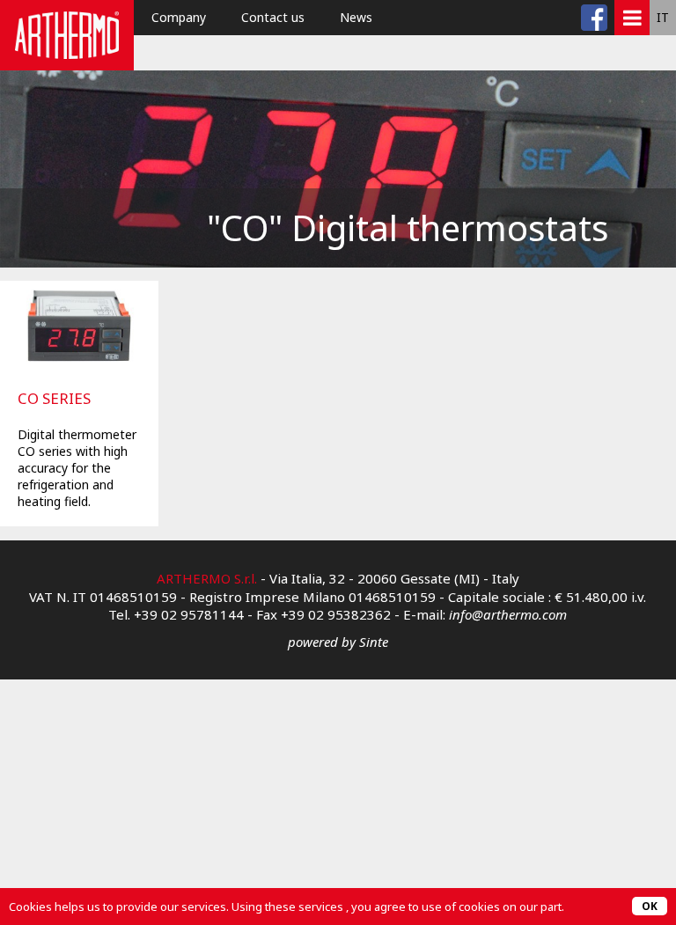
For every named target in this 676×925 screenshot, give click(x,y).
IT (663, 17)
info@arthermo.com (508, 614)
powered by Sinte (338, 641)
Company (178, 17)
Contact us (273, 17)
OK (650, 906)
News (356, 17)
